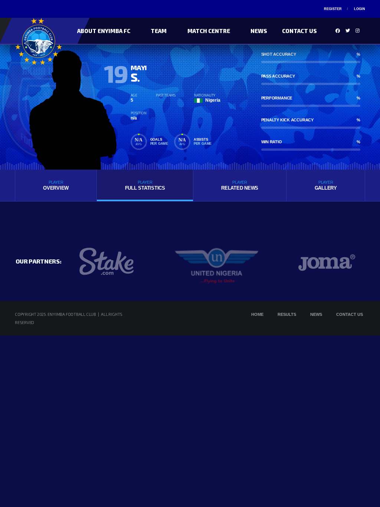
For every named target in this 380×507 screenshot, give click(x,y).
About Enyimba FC (103, 30)
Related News (239, 185)
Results (287, 314)
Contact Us (299, 30)
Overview (56, 185)
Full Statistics (145, 185)
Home (257, 314)
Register (333, 9)
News (258, 30)
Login (359, 9)
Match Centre (208, 30)
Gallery (326, 185)
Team (159, 30)
